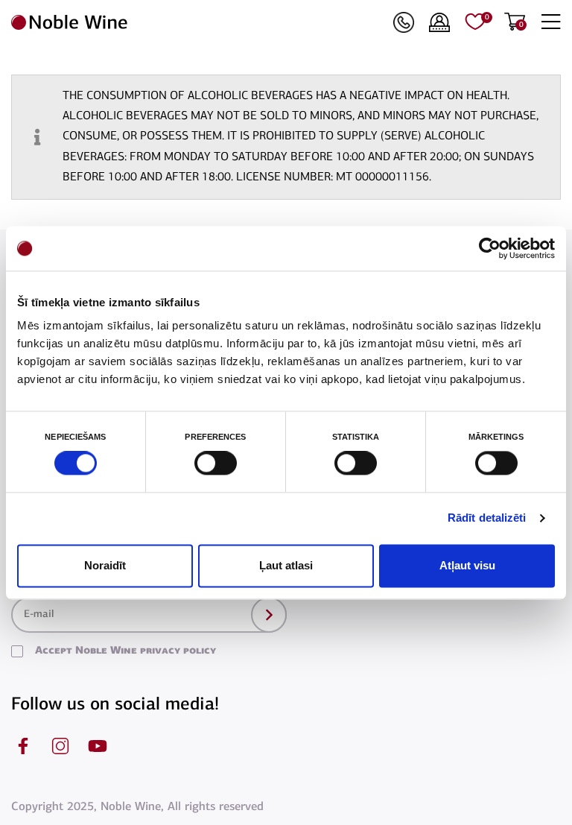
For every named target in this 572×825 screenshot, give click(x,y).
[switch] (213, 463)
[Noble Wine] (198, 22)
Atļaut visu (467, 565)
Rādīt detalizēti (487, 518)
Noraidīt (105, 565)
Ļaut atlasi (286, 565)
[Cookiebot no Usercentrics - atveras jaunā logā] (490, 248)
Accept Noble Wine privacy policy (125, 651)
